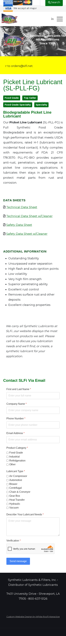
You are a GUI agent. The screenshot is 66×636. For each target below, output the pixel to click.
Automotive (15, 480)
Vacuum (14, 507)
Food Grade (16, 452)
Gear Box (14, 495)
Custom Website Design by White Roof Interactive (33, 616)
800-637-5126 (37, 598)
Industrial (14, 456)
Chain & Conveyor (19, 491)
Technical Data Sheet (21, 207)
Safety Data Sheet (19, 225)
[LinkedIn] (52, 19)
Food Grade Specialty (18, 104)
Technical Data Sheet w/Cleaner (29, 216)
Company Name (16, 403)
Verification (13, 540)
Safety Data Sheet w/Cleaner (26, 234)
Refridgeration (17, 460)
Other (12, 464)
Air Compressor (18, 476)
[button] (60, 19)
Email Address (15, 433)
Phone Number (15, 418)
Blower (13, 483)
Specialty (41, 104)
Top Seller (30, 97)
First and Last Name (18, 389)
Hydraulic (14, 503)
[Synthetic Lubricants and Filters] (10, 19)
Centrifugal (15, 487)
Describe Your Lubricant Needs (25, 514)
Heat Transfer (17, 499)
